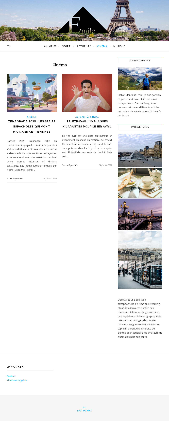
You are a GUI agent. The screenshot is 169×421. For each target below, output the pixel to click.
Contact (11, 376)
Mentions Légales (17, 380)
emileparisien (16, 178)
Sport (66, 46)
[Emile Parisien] (84, 19)
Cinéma (102, 46)
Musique (119, 46)
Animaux (50, 46)
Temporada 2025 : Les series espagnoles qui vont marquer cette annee (31, 126)
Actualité (84, 46)
